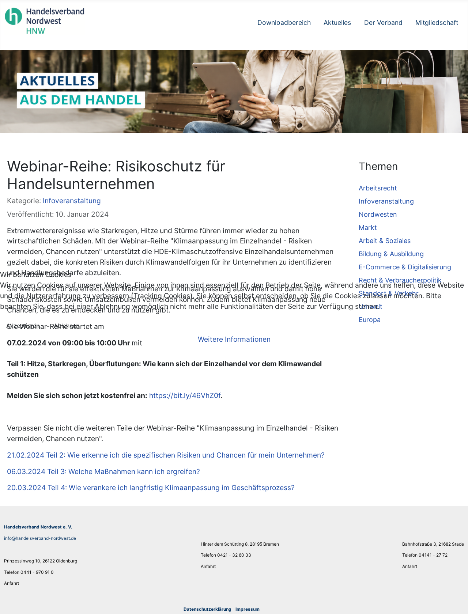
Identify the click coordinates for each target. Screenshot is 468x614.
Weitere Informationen (234, 339)
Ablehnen (66, 325)
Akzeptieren (22, 325)
